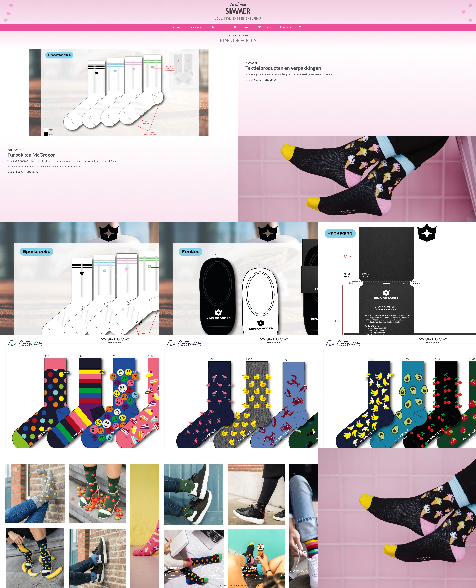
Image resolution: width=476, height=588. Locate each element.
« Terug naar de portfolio (238, 35)
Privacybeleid (255, 585)
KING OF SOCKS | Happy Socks (260, 79)
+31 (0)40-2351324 (215, 571)
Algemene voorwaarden (242, 585)
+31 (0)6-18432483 (217, 568)
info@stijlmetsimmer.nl (217, 575)
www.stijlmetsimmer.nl (217, 579)
